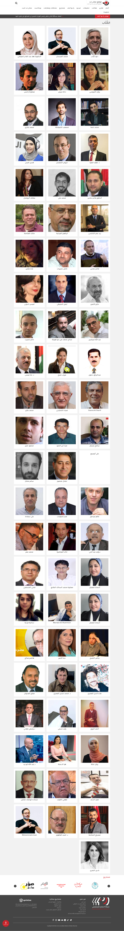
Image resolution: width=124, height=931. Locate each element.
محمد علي (62, 198)
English (106, 12)
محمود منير (29, 446)
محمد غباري (29, 127)
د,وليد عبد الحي (94, 552)
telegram (65, 920)
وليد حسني (62, 729)
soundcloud (62, 920)
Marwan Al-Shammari (62, 623)
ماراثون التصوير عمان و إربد (53, 910)
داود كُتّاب (94, 57)
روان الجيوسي (94, 92)
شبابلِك (59, 908)
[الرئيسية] (106, 3)
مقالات (94, 8)
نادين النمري (94, 871)
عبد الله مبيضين (94, 340)
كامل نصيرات (62, 269)
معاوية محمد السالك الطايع (62, 588)
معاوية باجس (29, 92)
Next (15, 886)
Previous (109, 886)
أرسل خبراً (83, 910)
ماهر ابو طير (94, 517)
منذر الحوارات (62, 517)
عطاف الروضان (29, 198)
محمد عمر (29, 552)
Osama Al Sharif (94, 411)
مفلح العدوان (29, 694)
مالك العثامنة (29, 234)
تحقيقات (86, 8)
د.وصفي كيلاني (29, 729)
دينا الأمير (62, 658)
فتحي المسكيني (29, 588)
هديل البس (29, 163)
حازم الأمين (94, 304)
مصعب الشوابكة (62, 127)
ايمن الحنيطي (62, 304)
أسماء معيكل (94, 588)
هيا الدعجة (62, 765)
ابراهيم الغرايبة (62, 234)
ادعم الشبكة (82, 911)
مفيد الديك (94, 800)
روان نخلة (94, 765)
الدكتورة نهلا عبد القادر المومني (29, 57)
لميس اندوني (29, 304)
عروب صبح (62, 375)
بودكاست (37, 8)
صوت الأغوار (57, 906)
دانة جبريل (62, 92)
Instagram (56, 920)
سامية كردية (29, 623)
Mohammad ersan (29, 835)
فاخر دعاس (94, 269)
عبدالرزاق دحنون (95, 375)
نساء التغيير (57, 904)
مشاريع (62, 8)
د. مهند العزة (95, 163)
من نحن (83, 902)
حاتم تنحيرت (29, 340)
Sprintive (31, 906)
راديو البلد (70, 8)
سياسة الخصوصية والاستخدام (77, 913)
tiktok (68, 920)
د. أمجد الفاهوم (62, 835)
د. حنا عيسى (29, 375)
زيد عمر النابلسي (94, 234)
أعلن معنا (83, 906)
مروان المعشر (62, 163)
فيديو (79, 8)
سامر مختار (29, 481)
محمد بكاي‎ (29, 411)
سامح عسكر (95, 446)
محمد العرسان (62, 57)
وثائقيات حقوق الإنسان (54, 902)
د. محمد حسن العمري (62, 694)
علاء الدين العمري (95, 694)
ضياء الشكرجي (62, 411)
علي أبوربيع (94, 454)
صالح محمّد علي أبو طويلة (62, 340)
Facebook (53, 920)
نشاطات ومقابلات (50, 8)
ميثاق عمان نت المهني (79, 904)
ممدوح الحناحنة (95, 835)
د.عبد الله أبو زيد (29, 765)
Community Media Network (62, 926)
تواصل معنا (82, 908)
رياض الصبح (95, 658)
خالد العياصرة (62, 552)
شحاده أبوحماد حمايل (29, 800)
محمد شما (94, 127)
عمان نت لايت (27, 8)
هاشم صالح (29, 658)
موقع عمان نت (95, 2)
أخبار (107, 8)
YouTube (59, 920)
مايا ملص (29, 269)
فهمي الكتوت (62, 800)
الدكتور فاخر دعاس (94, 198)
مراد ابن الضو (62, 446)
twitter (70, 920)
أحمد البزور (95, 729)
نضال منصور (62, 481)
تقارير (101, 8)
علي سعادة (29, 517)
